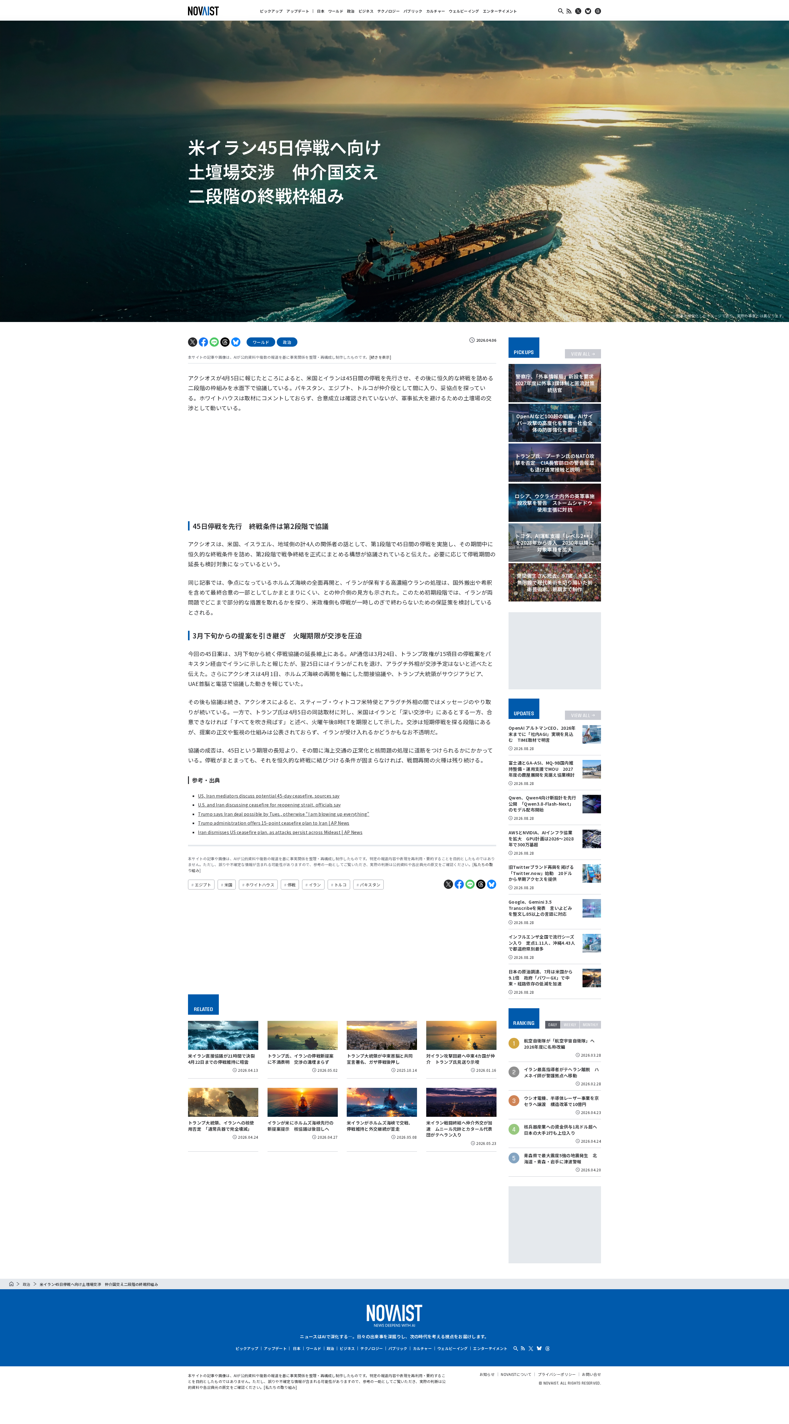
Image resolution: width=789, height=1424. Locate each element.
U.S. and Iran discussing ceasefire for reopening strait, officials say (269, 805)
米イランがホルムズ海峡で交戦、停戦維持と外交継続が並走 (380, 1126)
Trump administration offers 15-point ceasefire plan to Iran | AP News (273, 823)
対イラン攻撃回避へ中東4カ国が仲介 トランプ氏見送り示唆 (460, 1059)
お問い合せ (591, 1374)
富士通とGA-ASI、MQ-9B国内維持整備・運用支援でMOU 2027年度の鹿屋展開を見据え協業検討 (542, 769)
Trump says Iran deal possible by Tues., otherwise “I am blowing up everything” (283, 814)
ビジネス (366, 11)
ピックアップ (271, 11)
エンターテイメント (500, 11)
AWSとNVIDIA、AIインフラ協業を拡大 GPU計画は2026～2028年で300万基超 (541, 838)
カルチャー (435, 11)
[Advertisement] (342, 464)
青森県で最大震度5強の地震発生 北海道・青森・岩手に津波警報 (560, 1159)
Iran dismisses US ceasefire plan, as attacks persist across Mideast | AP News (280, 832)
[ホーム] (11, 1284)
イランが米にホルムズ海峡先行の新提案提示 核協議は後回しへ (301, 1126)
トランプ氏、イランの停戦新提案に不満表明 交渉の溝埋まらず (301, 1059)
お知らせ (487, 1374)
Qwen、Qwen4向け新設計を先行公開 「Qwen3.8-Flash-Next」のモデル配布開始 (542, 804)
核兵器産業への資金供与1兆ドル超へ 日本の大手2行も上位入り (561, 1130)
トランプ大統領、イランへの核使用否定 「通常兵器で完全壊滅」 (221, 1126)
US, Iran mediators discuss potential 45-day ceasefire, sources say (268, 796)
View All (580, 353)
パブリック (413, 11)
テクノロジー (388, 11)
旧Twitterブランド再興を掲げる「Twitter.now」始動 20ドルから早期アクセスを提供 (541, 873)
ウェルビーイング (464, 11)
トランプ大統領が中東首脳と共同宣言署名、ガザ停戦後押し (380, 1059)
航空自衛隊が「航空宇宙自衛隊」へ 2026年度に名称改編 (561, 1044)
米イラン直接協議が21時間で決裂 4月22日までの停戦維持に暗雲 (223, 1059)
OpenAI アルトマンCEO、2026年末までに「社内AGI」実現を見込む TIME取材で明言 (542, 734)
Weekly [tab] (570, 1025)
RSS (568, 11)
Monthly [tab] (590, 1025)
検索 (561, 11)
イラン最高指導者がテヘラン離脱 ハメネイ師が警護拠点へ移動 (561, 1073)
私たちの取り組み (280, 1387)
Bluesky (588, 11)
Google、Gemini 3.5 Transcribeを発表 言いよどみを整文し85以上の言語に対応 (540, 908)
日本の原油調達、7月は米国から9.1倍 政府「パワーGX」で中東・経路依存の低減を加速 (541, 977)
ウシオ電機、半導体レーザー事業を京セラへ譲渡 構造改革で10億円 (561, 1101)
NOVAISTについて (516, 1374)
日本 (321, 11)
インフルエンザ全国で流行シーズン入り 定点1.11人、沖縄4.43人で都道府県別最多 (542, 943)
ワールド (335, 11)
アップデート (297, 11)
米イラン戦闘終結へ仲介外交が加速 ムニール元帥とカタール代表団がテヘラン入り (459, 1129)
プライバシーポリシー (557, 1374)
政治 (351, 11)
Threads (598, 11)
